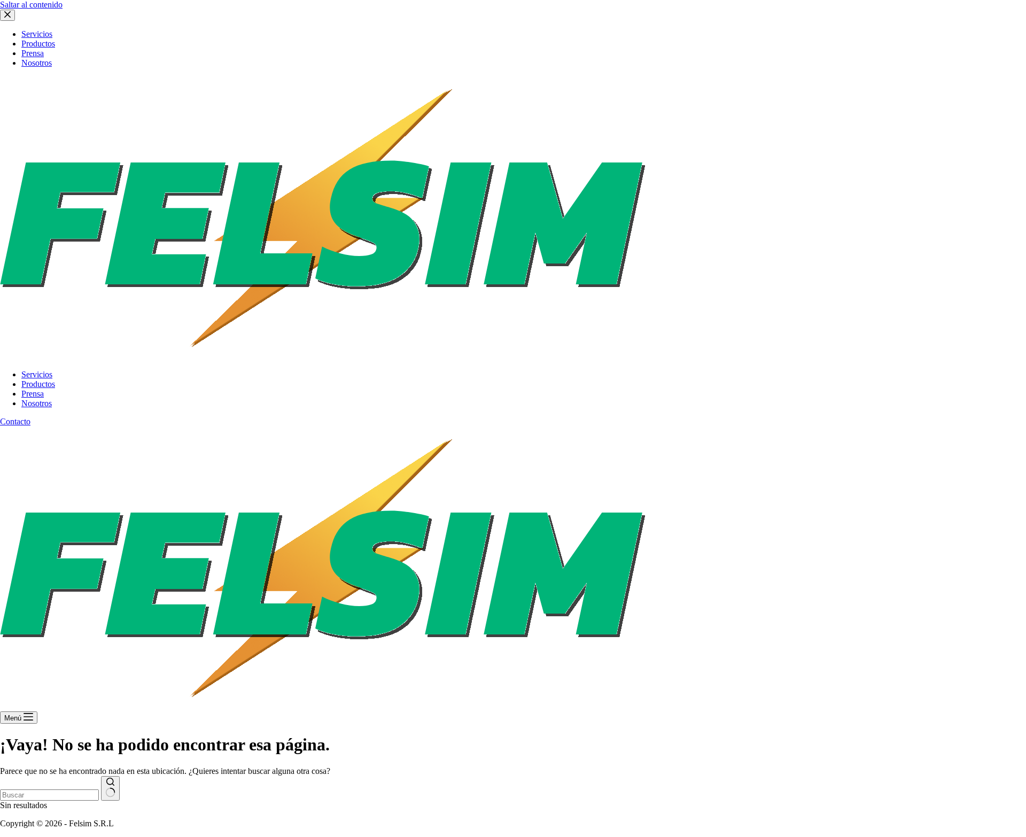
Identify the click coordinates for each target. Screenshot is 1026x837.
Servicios (36, 374)
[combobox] (49, 795)
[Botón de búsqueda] (110, 788)
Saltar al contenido (31, 4)
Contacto (15, 421)
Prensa (32, 393)
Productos (38, 384)
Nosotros (36, 403)
